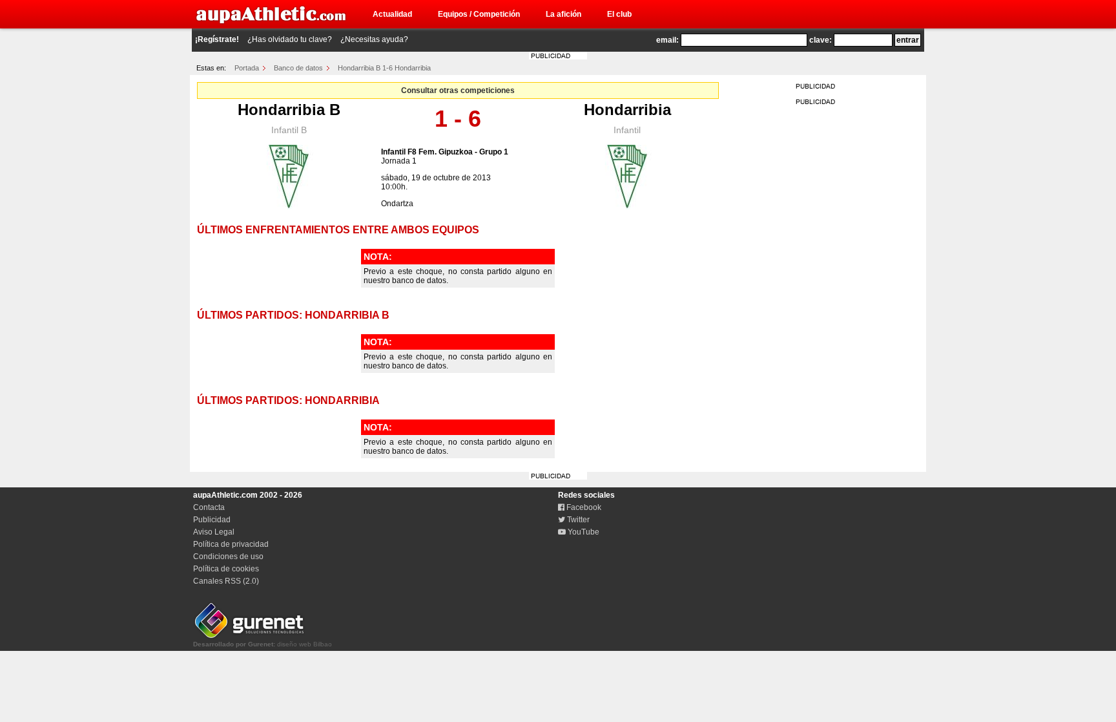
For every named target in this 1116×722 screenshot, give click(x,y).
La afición (563, 14)
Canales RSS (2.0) (226, 581)
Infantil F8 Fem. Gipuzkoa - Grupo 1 (444, 151)
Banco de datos (298, 68)
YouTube (582, 531)
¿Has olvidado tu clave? (289, 39)
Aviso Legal (213, 531)
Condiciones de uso (228, 556)
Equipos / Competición (479, 14)
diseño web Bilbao (262, 644)
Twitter (577, 519)
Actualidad (392, 14)
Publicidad (212, 519)
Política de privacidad (231, 544)
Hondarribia (627, 109)
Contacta (209, 507)
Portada (246, 68)
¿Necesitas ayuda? (374, 39)
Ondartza (397, 203)
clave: (820, 40)
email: (667, 40)
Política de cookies (226, 568)
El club (619, 14)
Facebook (582, 507)
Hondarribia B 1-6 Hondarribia (384, 68)
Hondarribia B (289, 109)
